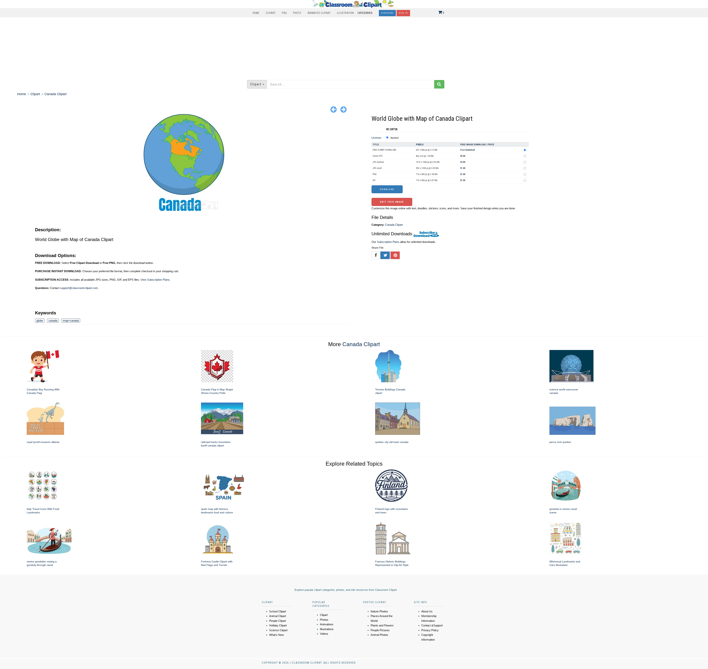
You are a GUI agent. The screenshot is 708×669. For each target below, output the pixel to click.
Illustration (345, 12)
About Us (427, 611)
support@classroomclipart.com (79, 288)
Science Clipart (278, 630)
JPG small (377, 168)
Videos (324, 633)
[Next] (343, 109)
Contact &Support (432, 625)
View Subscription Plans (155, 279)
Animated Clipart (319, 12)
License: (377, 137)
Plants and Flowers (382, 625)
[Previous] (333, 109)
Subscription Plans (388, 241)
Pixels (420, 144)
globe (40, 320)
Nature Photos (379, 611)
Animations (326, 624)
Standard (394, 138)
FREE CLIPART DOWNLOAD (384, 150)
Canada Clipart (55, 94)
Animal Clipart (277, 616)
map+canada (71, 320)
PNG (284, 12)
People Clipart (277, 620)
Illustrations (327, 629)
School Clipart (277, 611)
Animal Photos (379, 634)
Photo (297, 12)
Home (256, 12)
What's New (276, 634)
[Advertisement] (354, 47)
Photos (324, 619)
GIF (374, 180)
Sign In (403, 13)
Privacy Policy (430, 630)
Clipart (271, 12)
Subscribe (387, 13)
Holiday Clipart (278, 625)
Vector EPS (377, 156)
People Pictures (380, 630)
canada (52, 320)
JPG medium (378, 162)
